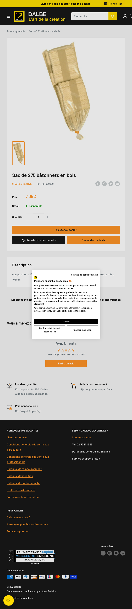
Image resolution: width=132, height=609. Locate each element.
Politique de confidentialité (84, 274)
